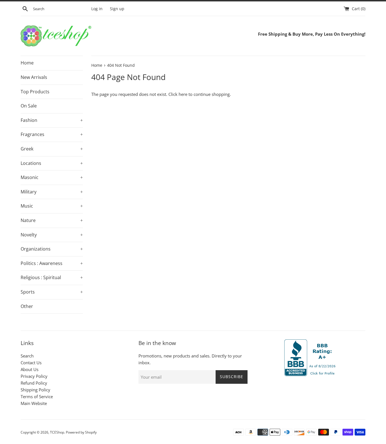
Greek (52, 149)
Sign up (117, 8)
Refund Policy (34, 383)
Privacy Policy (34, 376)
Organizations (52, 249)
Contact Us (31, 362)
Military (52, 192)
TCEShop (57, 432)
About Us (29, 369)
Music (52, 206)
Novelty (52, 235)
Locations (52, 163)
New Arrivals (34, 77)
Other (27, 306)
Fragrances (52, 134)
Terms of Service (37, 396)
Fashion (52, 120)
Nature (52, 220)
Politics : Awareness (52, 263)
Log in (97, 8)
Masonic (52, 177)
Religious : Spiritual (52, 277)
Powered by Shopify (81, 432)
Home (27, 63)
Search (27, 356)
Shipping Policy (35, 390)
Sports (52, 292)
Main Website (34, 403)
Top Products (35, 92)
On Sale (29, 106)
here (183, 94)
